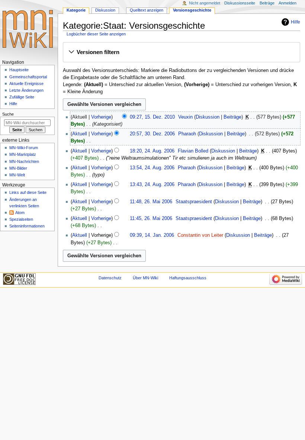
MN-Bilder (18, 168)
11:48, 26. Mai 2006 (151, 201)
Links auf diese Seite (27, 192)
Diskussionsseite (239, 3)
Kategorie (76, 10)
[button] (181, 52)
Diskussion (207, 117)
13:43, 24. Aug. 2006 (152, 184)
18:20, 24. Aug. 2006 (152, 151)
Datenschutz (110, 278)
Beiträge (232, 117)
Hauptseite (19, 69)
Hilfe (295, 22)
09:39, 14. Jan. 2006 (152, 235)
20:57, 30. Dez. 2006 (152, 133)
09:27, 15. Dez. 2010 (152, 117)
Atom (20, 212)
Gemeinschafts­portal (28, 77)
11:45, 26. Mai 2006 (151, 218)
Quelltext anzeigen (146, 10)
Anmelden (287, 3)
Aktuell (79, 133)
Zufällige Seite (21, 97)
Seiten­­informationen (27, 226)
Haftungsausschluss (187, 278)
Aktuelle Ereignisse (26, 83)
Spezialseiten (21, 219)
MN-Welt (17, 175)
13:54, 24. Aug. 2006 (152, 167)
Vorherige (101, 117)
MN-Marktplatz (22, 154)
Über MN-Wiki (145, 278)
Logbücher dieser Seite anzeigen (96, 34)
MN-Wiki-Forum (23, 147)
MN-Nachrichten (24, 161)
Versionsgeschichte (192, 10)
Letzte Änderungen (26, 90)
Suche (8, 114)
